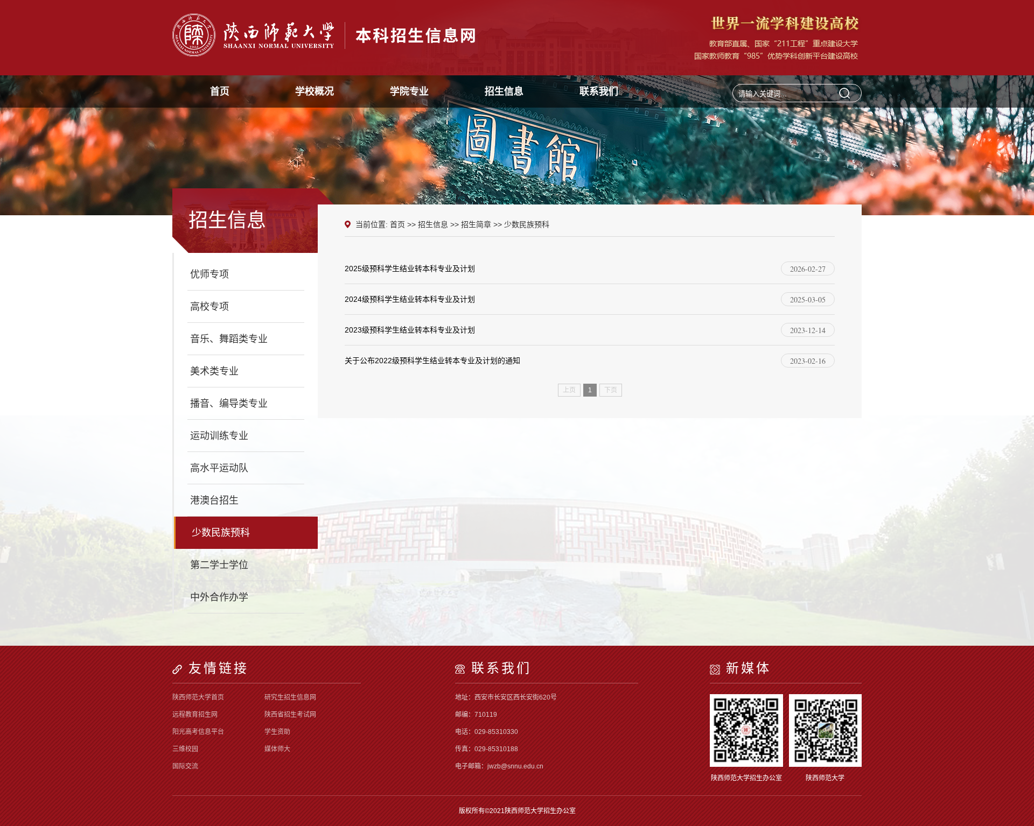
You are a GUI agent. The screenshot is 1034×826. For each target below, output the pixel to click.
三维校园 (185, 749)
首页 (397, 224)
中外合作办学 (219, 597)
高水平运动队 (219, 468)
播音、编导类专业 (229, 403)
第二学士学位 (219, 565)
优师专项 (209, 274)
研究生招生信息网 (290, 697)
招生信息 (433, 224)
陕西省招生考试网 (290, 714)
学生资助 (277, 732)
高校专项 (209, 306)
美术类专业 (214, 371)
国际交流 (185, 766)
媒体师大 (277, 749)
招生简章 (476, 224)
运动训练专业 (219, 435)
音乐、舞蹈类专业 (229, 339)
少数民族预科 (221, 532)
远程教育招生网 (195, 714)
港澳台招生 (214, 500)
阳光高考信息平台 (198, 732)
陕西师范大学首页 (198, 697)
